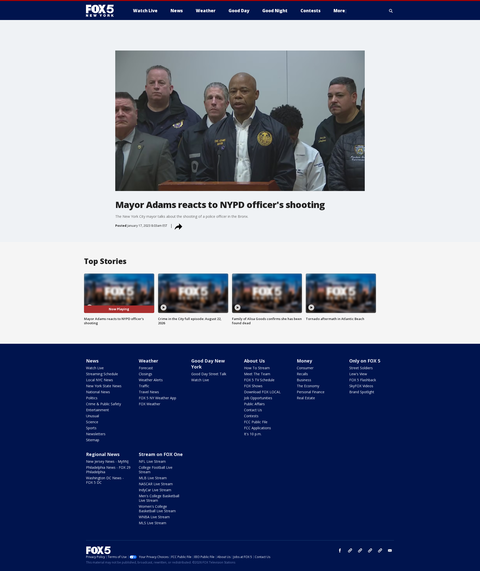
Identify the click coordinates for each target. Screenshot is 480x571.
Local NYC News (99, 380)
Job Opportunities (258, 398)
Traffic (144, 386)
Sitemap (92, 440)
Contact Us (253, 410)
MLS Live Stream (152, 522)
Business (304, 380)
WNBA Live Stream (154, 516)
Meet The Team (257, 374)
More (339, 11)
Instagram (350, 550)
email (390, 550)
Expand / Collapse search (391, 10)
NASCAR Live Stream (156, 484)
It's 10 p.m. (253, 434)
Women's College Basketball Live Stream (157, 508)
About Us (254, 361)
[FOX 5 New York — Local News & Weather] (102, 11)
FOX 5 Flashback (362, 380)
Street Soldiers (361, 368)
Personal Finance (310, 392)
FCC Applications (257, 428)
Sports (91, 428)
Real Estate (306, 398)
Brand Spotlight (361, 392)
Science (92, 422)
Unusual (92, 416)
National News (98, 392)
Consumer (305, 368)
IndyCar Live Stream (155, 490)
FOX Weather (149, 404)
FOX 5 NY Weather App (157, 398)
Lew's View (358, 374)
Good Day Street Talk (208, 374)
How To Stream (257, 368)
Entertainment (97, 410)
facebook (340, 550)
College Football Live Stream (155, 469)
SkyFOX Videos (361, 386)
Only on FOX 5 (364, 361)
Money (304, 361)
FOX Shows (253, 386)
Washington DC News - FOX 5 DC (105, 480)
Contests (251, 416)
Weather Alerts (151, 380)
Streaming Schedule (102, 374)
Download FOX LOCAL (262, 392)
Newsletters (96, 434)
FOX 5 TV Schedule (259, 380)
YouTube (370, 550)
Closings (145, 374)
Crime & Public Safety (103, 404)
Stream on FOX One (161, 454)
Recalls (302, 374)
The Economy (308, 386)
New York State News (104, 386)
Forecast (146, 368)
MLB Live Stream (153, 478)
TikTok (360, 550)
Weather (148, 361)
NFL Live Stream (152, 461)
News (92, 361)
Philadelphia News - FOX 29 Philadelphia (108, 469)
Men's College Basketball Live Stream (159, 498)
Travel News (149, 392)
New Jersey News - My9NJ (107, 461)
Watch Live (95, 368)
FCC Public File (256, 422)
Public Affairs (254, 404)
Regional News (103, 454)
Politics (92, 398)
